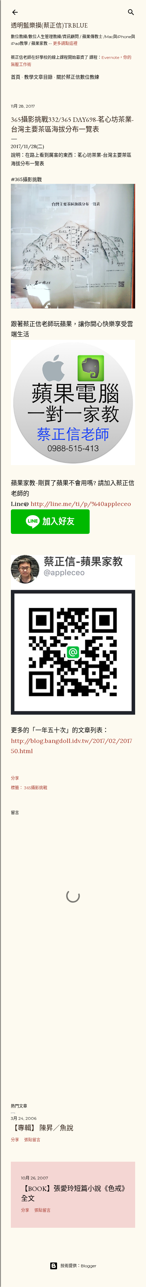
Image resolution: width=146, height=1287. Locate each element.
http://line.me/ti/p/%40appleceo (81, 504)
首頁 (15, 77)
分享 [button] (15, 778)
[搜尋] (131, 10)
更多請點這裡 (65, 43)
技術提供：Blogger (78, 1265)
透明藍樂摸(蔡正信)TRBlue (49, 25)
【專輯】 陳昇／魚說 (42, 1128)
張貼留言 (32, 1139)
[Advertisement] (73, 1038)
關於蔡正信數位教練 (77, 77)
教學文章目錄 (38, 77)
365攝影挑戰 (35, 787)
